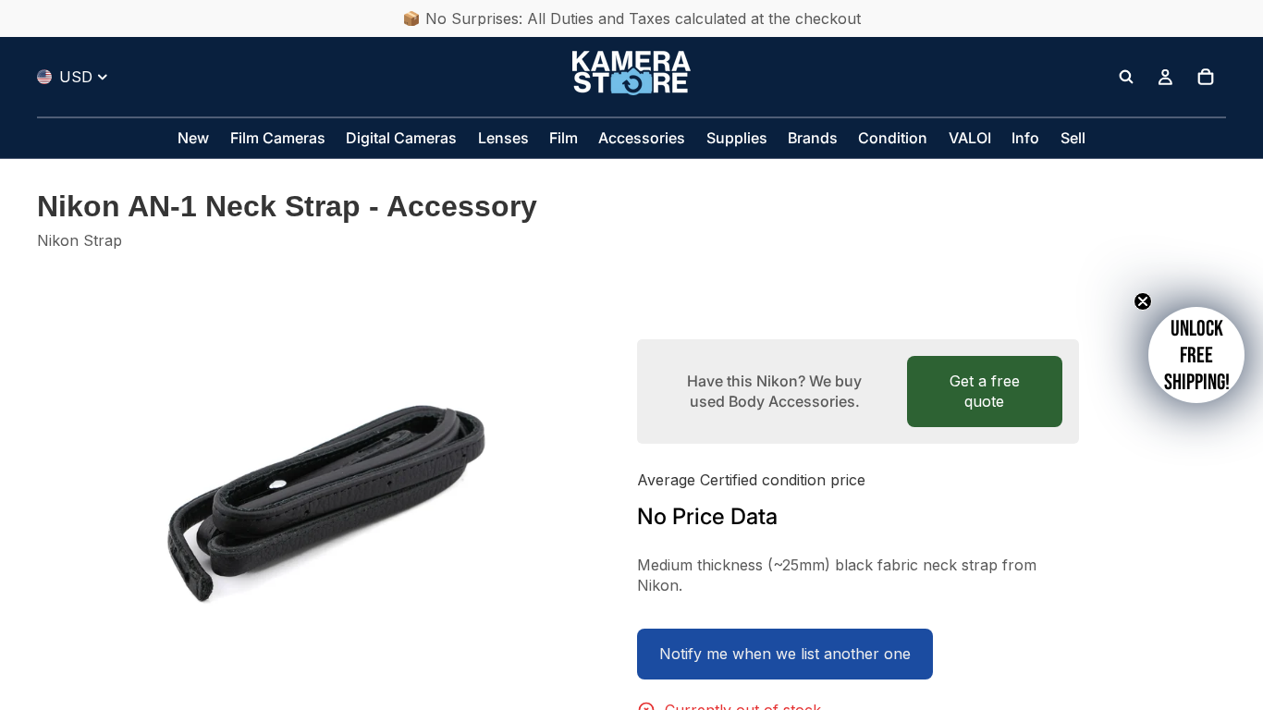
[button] (1196, 355)
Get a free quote (985, 391)
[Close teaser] (1143, 301)
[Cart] (1205, 76)
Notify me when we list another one (785, 653)
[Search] (1126, 76)
